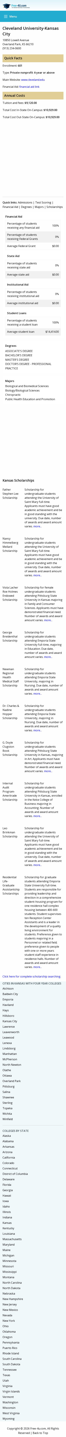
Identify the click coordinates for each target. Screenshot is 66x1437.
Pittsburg (9, 1086)
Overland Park (12, 1081)
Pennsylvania (11, 1342)
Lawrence (9, 1026)
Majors (39, 207)
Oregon (7, 1337)
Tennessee (10, 1370)
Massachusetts (12, 1239)
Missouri (8, 1266)
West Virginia (11, 1413)
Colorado (8, 1163)
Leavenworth (11, 1032)
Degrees (26, 207)
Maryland (9, 1244)
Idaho (6, 1206)
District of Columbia (15, 1174)
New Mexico (10, 1310)
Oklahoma (9, 1331)
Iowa (6, 1201)
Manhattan (10, 1054)
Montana (8, 1277)
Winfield (8, 1119)
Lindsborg (9, 1048)
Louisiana (9, 1234)
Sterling (8, 1103)
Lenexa (7, 1043)
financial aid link (29, 87)
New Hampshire (13, 1299)
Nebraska (9, 1293)
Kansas (7, 1223)
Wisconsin (9, 1408)
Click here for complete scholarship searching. (32, 976)
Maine (6, 1250)
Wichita (7, 1114)
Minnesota (9, 1261)
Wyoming (9, 1419)
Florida (7, 1185)
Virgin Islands (11, 1391)
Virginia (7, 1386)
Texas (6, 1375)
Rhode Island (11, 1353)
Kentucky (8, 1228)
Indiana (7, 1217)
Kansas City (10, 1021)
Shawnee (8, 1097)
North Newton (12, 1065)
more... (37, 526)
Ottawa (7, 1075)
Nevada (7, 1315)
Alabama (8, 1141)
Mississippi (10, 1272)
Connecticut (10, 1168)
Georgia (8, 1190)
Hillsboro (8, 1016)
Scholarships (55, 207)
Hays (6, 1010)
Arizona (7, 1152)
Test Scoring (43, 202)
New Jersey (10, 1304)
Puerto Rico (10, 1348)
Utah (6, 1380)
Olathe (7, 1070)
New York (9, 1321)
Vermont (8, 1397)
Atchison (8, 988)
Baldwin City (10, 994)
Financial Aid (10, 207)
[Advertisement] (33, 159)
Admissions (25, 202)
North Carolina (12, 1283)
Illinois (7, 1212)
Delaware (9, 1179)
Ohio (6, 1326)
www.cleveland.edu (33, 80)
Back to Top (40, 1433)
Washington (10, 1402)
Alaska (7, 1136)
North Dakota (11, 1288)
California (9, 1157)
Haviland (8, 1005)
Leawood (8, 1037)
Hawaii (7, 1195)
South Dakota (11, 1364)
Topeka (7, 1108)
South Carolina (12, 1359)
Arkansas (8, 1147)
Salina (6, 1092)
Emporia (8, 999)
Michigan (8, 1255)
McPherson (10, 1059)
